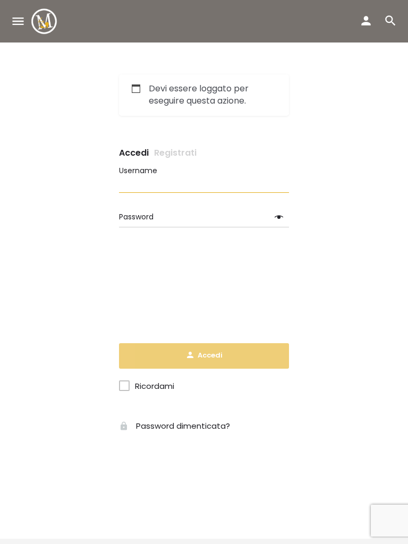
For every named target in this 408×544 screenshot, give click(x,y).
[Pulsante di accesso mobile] (366, 21)
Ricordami (154, 386)
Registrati (175, 153)
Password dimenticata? (182, 425)
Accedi (134, 153)
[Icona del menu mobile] (18, 21)
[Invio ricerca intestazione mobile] (390, 21)
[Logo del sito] (45, 21)
